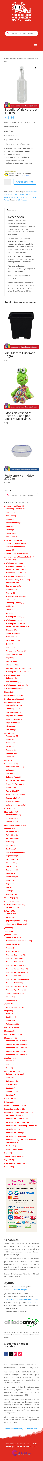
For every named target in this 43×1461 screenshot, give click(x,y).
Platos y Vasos (12, 654)
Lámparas (10, 822)
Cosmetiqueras (12, 586)
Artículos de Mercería (13, 567)
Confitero (10, 849)
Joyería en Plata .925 (12, 1007)
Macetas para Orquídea (16, 976)
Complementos (12, 523)
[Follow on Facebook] (6, 1354)
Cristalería (8, 733)
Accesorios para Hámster (16, 1048)
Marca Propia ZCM (11, 1034)
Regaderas (10, 1000)
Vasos (8, 550)
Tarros (34, 197)
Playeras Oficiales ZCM (13, 1105)
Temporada (11, 798)
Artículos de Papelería (13, 576)
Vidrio (8, 891)
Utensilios (10, 665)
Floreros (9, 948)
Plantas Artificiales (14, 794)
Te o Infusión (11, 907)
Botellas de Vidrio (13, 766)
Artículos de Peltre (14, 1129)
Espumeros (10, 859)
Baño (8, 1013)
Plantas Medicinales (14, 1149)
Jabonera (8, 928)
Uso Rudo (10, 730)
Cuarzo (7, 760)
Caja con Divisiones (14, 716)
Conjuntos (10, 1091)
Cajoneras (10, 1081)
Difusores (8, 808)
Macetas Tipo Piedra (14, 990)
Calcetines (10, 516)
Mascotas (8, 1038)
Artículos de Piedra (14, 1133)
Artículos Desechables (13, 596)
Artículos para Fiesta (13, 675)
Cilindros (9, 845)
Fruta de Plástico (13, 951)
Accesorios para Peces (15, 1051)
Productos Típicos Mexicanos (16, 1112)
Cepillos (9, 1017)
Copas (8, 739)
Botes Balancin (12, 705)
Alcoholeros (11, 831)
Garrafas (9, 866)
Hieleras (9, 726)
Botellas (19, 59)
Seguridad (8, 1160)
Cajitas (9, 770)
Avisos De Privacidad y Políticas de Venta (22, 1429)
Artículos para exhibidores (15, 672)
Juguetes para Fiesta (14, 921)
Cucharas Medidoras (14, 546)
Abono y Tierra (12, 937)
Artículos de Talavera (15, 1136)
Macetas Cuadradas (14, 958)
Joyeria (7, 1004)
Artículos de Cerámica (15, 1119)
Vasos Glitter (11, 801)
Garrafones (10, 870)
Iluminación (11, 818)
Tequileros (10, 753)
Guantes (9, 526)
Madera (9, 560)
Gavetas (9, 1095)
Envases (12, 59)
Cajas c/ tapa (11, 723)
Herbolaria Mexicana (12, 905)
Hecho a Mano (10, 901)
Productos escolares (12, 1109)
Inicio (6, 59)
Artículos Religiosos (12, 688)
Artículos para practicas (14, 685)
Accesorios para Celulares (15, 553)
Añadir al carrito (24, 181)
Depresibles (11, 856)
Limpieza (8, 1011)
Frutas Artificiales (13, 784)
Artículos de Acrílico (12, 563)
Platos (8, 997)
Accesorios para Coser (15, 569)
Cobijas (9, 519)
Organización (9, 1071)
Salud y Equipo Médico (13, 1156)
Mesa (8, 647)
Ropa (6, 1153)
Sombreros (10, 537)
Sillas (8, 1068)
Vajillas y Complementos (16, 668)
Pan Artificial (11, 791)
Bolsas (8, 512)
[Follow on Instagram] (15, 1354)
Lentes (9, 530)
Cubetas (9, 1020)
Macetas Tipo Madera (15, 986)
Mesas (8, 1064)
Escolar (9, 914)
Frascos (9, 863)
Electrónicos (9, 812)
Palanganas (11, 1024)
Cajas (8, 1077)
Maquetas (8, 1031)
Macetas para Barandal (15, 972)
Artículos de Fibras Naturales (18, 1122)
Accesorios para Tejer (15, 573)
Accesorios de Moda (12, 506)
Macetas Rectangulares (16, 979)
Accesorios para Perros (15, 1055)
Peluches (8, 1102)
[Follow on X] (11, 1354)
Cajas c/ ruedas (12, 719)
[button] (35, 68)
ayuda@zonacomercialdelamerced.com (22, 1299)
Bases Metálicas (13, 944)
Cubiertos (10, 606)
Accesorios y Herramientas (17, 941)
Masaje (9, 593)
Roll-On (9, 880)
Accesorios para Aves (15, 1041)
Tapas (8, 884)
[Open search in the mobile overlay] (21, 33)
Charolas (9, 630)
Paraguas (10, 533)
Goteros (9, 873)
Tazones (9, 750)
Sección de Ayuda (21, 1289)
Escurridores (11, 640)
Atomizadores (12, 838)
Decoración (9, 764)
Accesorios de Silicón (13, 540)
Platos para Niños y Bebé (16, 924)
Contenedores (9, 197)
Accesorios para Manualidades (17, 557)
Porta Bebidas (12, 681)
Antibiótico (10, 835)
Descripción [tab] (11, 210)
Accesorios (10, 582)
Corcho (9, 773)
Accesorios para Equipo (15, 626)
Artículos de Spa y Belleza (15, 580)
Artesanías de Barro (14, 1115)
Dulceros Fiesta (12, 777)
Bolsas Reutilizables (12, 695)
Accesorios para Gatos (15, 1044)
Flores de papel (10, 898)
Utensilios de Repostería (14, 1163)
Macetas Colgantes (14, 955)
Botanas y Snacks (13, 603)
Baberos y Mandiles (14, 509)
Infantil (7, 911)
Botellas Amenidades (13, 699)
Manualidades (10, 1027)
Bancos (9, 1061)
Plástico (24, 200)
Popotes (9, 658)
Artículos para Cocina (16, 194)
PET (18, 200)
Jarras (8, 644)
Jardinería (8, 935)
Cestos (9, 1088)
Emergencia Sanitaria (13, 825)
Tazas (8, 746)
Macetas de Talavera (15, 965)
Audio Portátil (12, 815)
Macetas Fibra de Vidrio (15, 969)
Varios (6, 200)
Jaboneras (8, 931)
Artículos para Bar (11, 620)
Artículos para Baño (12, 617)
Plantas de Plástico (14, 993)
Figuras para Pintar (14, 780)
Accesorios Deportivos (13, 544)
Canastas (10, 1084)
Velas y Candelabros (14, 805)
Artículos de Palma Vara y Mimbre (20, 1126)
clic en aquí (31, 1302)
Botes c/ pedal (12, 709)
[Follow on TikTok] (20, 1354)
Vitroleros (10, 894)
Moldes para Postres (14, 651)
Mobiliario (8, 1058)
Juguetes (10, 917)
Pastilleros (10, 877)
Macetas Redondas (14, 983)
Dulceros (9, 678)
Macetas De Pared (13, 962)
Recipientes (27, 197)
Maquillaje (10, 589)
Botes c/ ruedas (12, 712)
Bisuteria (8, 692)
